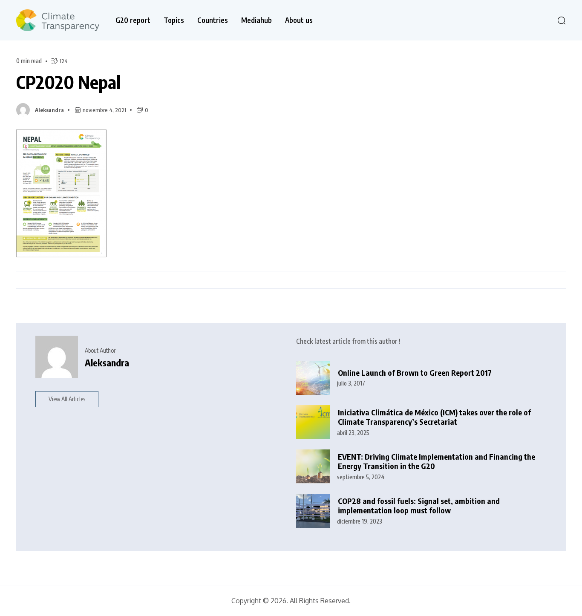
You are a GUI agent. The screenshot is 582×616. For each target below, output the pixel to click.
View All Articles (67, 399)
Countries (212, 20)
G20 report (132, 20)
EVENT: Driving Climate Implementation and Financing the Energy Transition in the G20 (436, 461)
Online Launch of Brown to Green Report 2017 (415, 372)
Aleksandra (49, 110)
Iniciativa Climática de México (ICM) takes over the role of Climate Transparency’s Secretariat (434, 417)
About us (299, 20)
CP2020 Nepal (68, 81)
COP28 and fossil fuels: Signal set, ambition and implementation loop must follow (419, 505)
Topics (174, 20)
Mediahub (256, 20)
